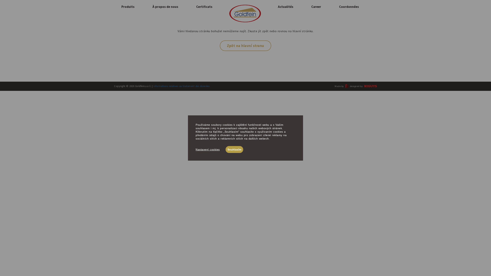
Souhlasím (234, 149)
